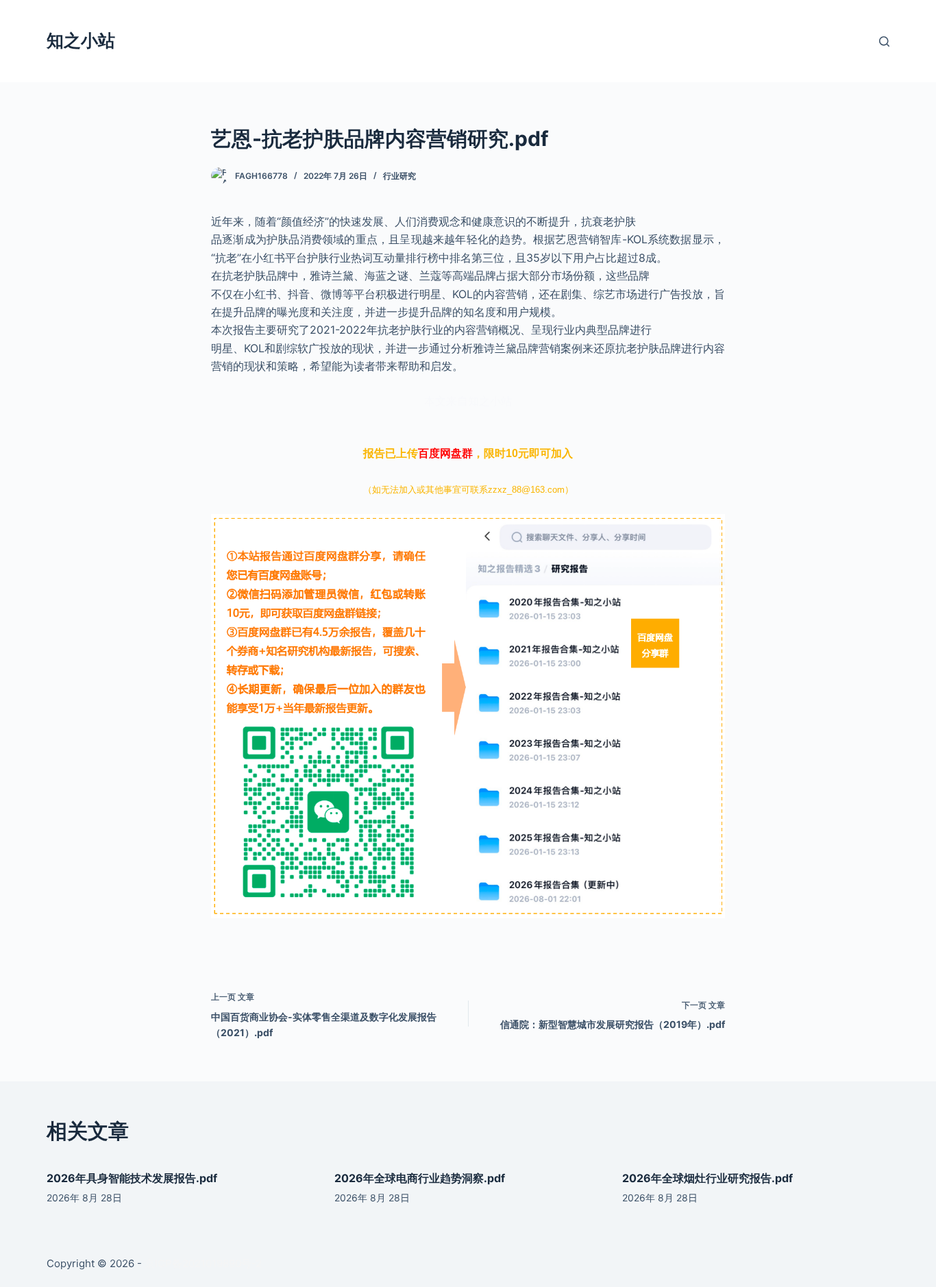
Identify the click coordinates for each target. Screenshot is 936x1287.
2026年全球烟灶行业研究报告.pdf (707, 1178)
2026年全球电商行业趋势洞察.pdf (419, 1178)
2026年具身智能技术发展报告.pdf (132, 1178)
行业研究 (399, 176)
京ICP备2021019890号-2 (203, 1263)
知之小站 (81, 40)
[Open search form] (884, 41)
